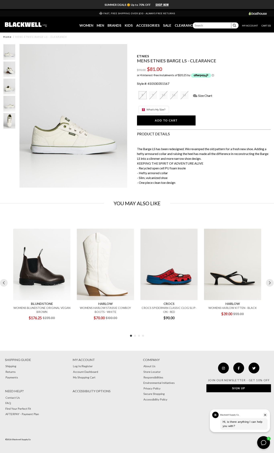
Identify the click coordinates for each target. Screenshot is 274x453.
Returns (10, 371)
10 (163, 95)
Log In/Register (83, 366)
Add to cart (166, 120)
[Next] (270, 283)
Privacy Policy (151, 388)
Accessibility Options (92, 391)
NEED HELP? (14, 391)
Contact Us (12, 397)
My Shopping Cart (84, 377)
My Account (84, 360)
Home (7, 37)
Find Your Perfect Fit (18, 408)
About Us (149, 366)
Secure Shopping (154, 393)
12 (184, 95)
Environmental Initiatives (159, 382)
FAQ (8, 403)
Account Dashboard (85, 371)
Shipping (10, 366)
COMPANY (151, 360)
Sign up (238, 388)
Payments (11, 377)
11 (174, 95)
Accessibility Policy (155, 399)
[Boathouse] (258, 13)
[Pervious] (4, 283)
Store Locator (152, 371)
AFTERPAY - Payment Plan (22, 414)
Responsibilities (153, 377)
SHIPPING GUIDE (18, 360)
